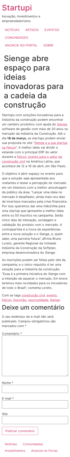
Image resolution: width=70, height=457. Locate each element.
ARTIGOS (32, 30)
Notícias (11, 444)
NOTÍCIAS (12, 30)
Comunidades (33, 444)
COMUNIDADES (16, 37)
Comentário (12, 333)
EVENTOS (52, 30)
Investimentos (15, 451)
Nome (7, 382)
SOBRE (48, 45)
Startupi (17, 7)
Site (5, 413)
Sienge (62, 124)
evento (52, 295)
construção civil (33, 295)
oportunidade (38, 300)
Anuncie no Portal (44, 451)
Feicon (6, 300)
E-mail (8, 398)
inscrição (19, 300)
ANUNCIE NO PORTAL (21, 45)
